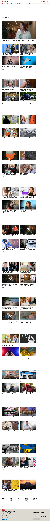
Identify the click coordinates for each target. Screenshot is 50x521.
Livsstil (26, 498)
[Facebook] (3, 519)
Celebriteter (26, 499)
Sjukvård (11, 499)
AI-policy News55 (35, 516)
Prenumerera (43, 1)
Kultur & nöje (26, 500)
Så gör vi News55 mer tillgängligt (43, 516)
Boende (34, 499)
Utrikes (3, 506)
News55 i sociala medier (44, 513)
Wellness (11, 500)
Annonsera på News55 (36, 512)
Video (30, 3)
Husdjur (3, 498)
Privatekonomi (13, 3)
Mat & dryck (26, 3)
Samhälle (8, 3)
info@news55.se (7, 517)
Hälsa (17, 3)
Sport (26, 502)
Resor (20, 3)
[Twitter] (4, 519)
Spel (10, 503)
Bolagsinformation (43, 512)
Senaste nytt (4, 3)
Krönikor (19, 498)
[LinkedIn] (6, 519)
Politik (3, 505)
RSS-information (35, 513)
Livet (23, 3)
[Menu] (47, 1)
